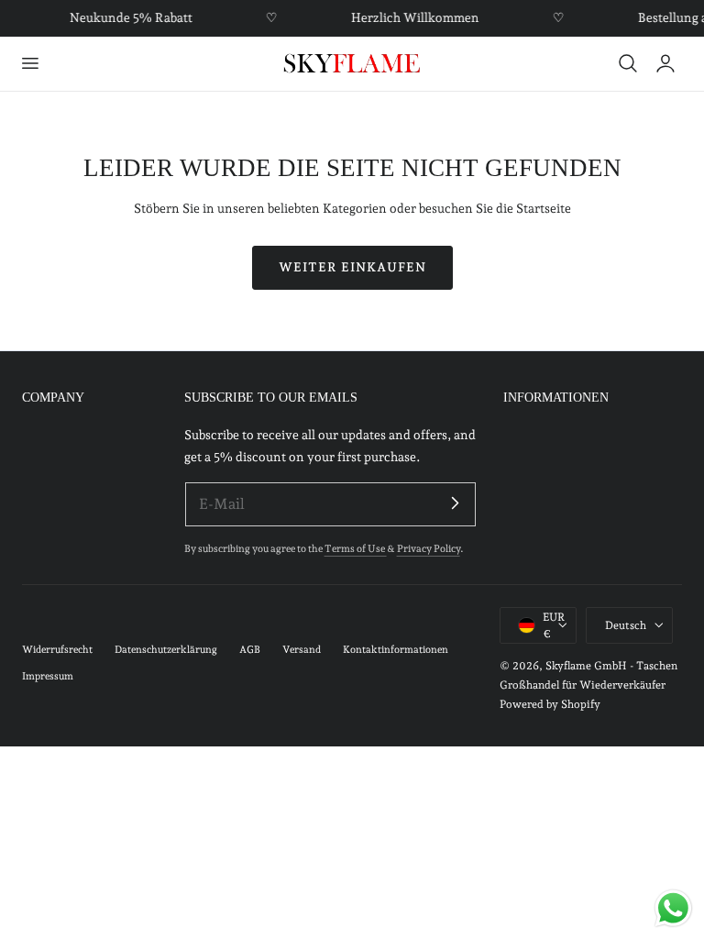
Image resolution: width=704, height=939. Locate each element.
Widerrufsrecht (57, 650)
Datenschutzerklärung (166, 650)
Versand (301, 650)
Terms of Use (355, 549)
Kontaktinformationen (395, 650)
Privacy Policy (428, 549)
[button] (29, 63)
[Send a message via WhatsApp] (673, 908)
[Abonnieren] (456, 503)
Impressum (47, 676)
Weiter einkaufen (352, 267)
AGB (249, 650)
